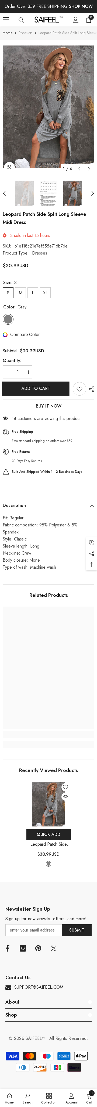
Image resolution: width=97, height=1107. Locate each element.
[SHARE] (90, 389)
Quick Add (48, 834)
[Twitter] (53, 948)
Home (7, 32)
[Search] (21, 20)
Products (25, 32)
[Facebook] (7, 948)
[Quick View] (65, 797)
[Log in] (76, 20)
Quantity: (12, 360)
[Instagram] (23, 948)
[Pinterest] (38, 948)
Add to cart (36, 388)
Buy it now (48, 406)
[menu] (6, 20)
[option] (48, 106)
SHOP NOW (81, 6)
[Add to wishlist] (79, 389)
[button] (79, 169)
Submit (76, 930)
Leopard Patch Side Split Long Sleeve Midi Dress (48, 844)
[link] (48, 734)
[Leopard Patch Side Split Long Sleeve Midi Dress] (48, 804)
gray (48, 864)
